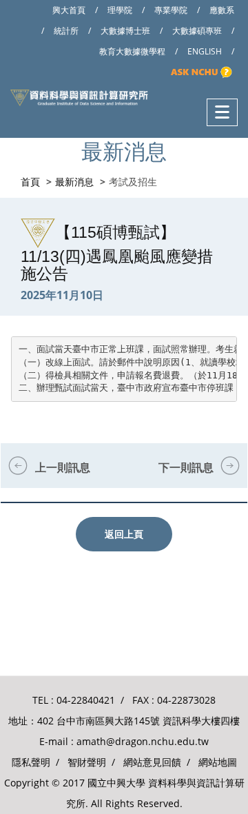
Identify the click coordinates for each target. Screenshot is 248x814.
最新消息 (74, 181)
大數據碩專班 (197, 31)
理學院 (119, 10)
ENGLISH (204, 51)
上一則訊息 (62, 467)
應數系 (221, 10)
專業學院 (170, 10)
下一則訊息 (186, 467)
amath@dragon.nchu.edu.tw (142, 741)
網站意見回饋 (152, 762)
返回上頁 (124, 533)
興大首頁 (68, 10)
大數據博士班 (125, 31)
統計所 (66, 31)
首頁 (30, 181)
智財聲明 (87, 762)
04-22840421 (85, 699)
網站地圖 (217, 762)
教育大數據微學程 (132, 51)
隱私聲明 (31, 762)
